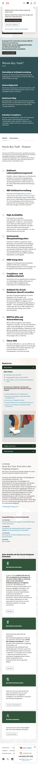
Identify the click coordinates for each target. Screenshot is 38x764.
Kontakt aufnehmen (11, 734)
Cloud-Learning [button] (8, 451)
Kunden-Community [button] (9, 446)
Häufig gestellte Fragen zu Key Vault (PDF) (17, 377)
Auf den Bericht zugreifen (9, 53)
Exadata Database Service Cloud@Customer (16, 394)
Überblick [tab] (4, 138)
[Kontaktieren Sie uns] (35, 3)
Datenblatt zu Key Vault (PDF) (13, 375)
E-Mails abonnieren (6, 753)
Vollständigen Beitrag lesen (10, 506)
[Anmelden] (31, 3)
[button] (3, 3)
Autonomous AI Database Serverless (14, 400)
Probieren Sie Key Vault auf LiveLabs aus (12, 32)
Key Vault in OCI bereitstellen (13, 705)
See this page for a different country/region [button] (16, 29)
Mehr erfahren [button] (8, 367)
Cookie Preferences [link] (13, 750)
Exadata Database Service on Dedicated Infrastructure (19, 402)
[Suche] (24, 3)
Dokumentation (14, 138)
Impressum (5, 750)
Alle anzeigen (6, 541)
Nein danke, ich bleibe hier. (12, 24)
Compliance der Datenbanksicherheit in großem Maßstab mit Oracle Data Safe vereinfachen (16, 529)
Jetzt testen (9, 611)
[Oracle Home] (7, 3)
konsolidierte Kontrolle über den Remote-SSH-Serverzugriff (21, 194)
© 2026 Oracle (5, 747)
